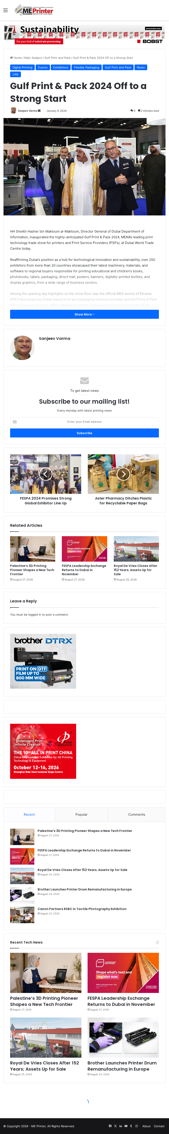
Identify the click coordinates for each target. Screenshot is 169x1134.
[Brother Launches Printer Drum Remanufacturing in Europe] (22, 895)
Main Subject (33, 57)
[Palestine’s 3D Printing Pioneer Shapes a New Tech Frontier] (32, 549)
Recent (29, 814)
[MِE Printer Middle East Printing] (35, 10)
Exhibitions (60, 67)
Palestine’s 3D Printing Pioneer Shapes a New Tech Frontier (32, 570)
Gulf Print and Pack (57, 57)
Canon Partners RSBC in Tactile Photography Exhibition (82, 909)
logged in (34, 614)
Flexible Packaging (86, 67)
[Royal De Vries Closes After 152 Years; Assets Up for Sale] (136, 549)
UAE (15, 74)
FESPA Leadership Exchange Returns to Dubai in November (84, 570)
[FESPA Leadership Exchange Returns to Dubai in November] (84, 549)
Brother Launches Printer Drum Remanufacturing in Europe (85, 889)
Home (17, 57)
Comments (136, 814)
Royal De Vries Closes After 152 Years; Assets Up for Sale (135, 570)
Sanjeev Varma (27, 110)
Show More (83, 314)
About (146, 1126)
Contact (159, 1126)
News (141, 67)
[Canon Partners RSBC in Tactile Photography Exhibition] (22, 915)
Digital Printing (22, 67)
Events (43, 67)
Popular (81, 814)
